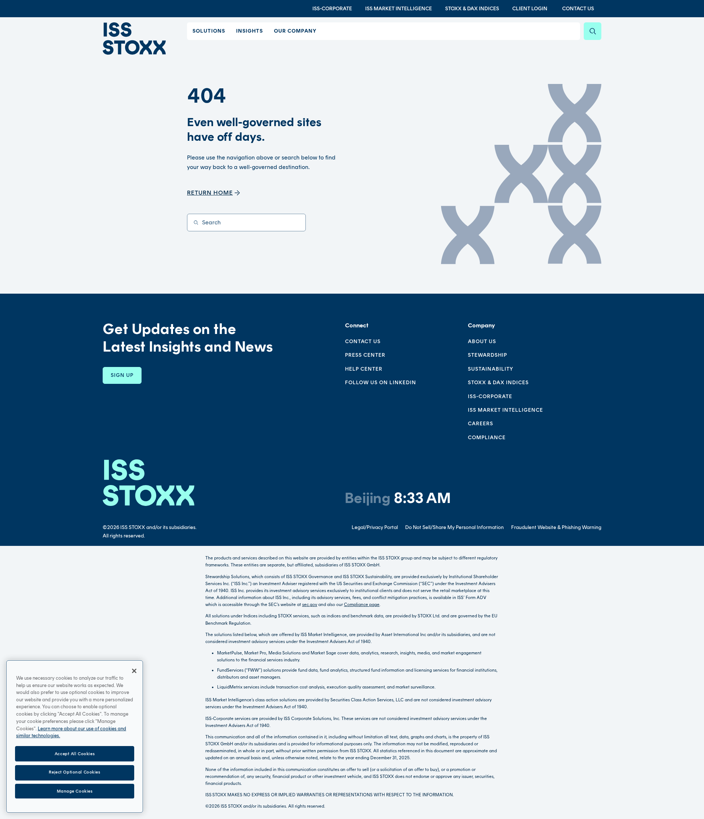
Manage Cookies (75, 790)
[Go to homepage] (148, 482)
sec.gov (309, 604)
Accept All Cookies (75, 753)
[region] (74, 736)
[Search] (592, 31)
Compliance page (362, 604)
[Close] (134, 671)
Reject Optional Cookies (74, 772)
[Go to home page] (134, 38)
